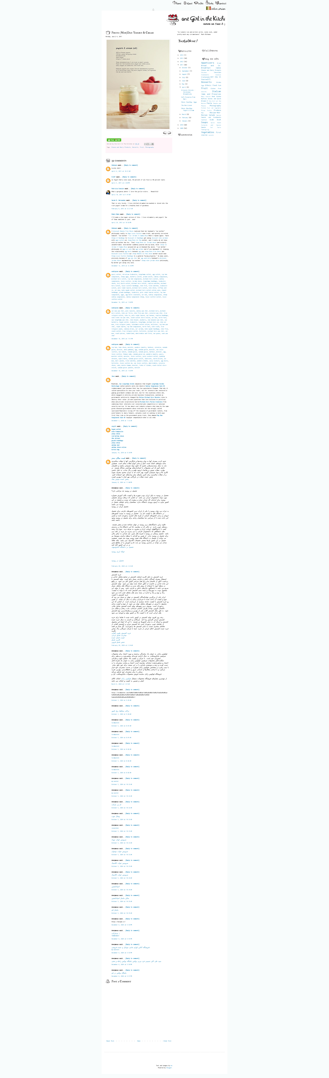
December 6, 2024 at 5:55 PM (122, 939)
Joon (113, 376)
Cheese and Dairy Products (121, 147)
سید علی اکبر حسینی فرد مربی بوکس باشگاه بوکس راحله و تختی (136, 961)
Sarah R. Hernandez (118, 200)
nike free (143, 285)
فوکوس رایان (126, 678)
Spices (213, 122)
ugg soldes (139, 249)
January (185, 121)
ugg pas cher (132, 258)
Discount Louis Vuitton (120, 253)
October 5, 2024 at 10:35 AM (122, 901)
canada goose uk (139, 354)
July (184, 77)
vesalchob (115, 828)
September (186, 71)
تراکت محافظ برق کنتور (120, 711)
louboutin (135, 292)
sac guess (156, 333)
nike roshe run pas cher (120, 317)
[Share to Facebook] (152, 144)
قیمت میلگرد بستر (118, 458)
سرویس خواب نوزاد (119, 840)
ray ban (114, 347)
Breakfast (206, 68)
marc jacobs (119, 361)
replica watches (153, 283)
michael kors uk (153, 322)
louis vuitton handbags (130, 285)
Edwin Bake (115, 214)
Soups (204, 122)
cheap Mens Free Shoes (153, 251)
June (184, 81)
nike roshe (155, 326)
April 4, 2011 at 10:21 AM (121, 171)
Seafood (204, 120)
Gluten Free (216, 88)
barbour (150, 347)
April (184, 87)
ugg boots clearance (132, 294)
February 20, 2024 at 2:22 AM (122, 566)
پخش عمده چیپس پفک (120, 479)
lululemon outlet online (140, 324)
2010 (182, 125)
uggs (122, 294)
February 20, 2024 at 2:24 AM (122, 645)
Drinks (218, 82)
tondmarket (115, 723)
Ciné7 (113, 177)
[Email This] (145, 144)
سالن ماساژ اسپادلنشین (120, 898)
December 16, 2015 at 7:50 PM (122, 302)
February (185, 117)
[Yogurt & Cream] (138, 129)
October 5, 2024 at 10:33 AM (122, 819)
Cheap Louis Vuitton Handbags (122, 256)
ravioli (211, 135)
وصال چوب (116, 816)
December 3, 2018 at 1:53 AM (122, 420)
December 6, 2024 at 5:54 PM (122, 925)
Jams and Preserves (211, 94)
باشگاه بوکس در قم (119, 973)
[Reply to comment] (131, 165)
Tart (211, 127)
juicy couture (154, 361)
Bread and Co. (211, 65)
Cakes (218, 68)
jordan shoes (137, 281)
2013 (182, 58)
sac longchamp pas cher (120, 320)
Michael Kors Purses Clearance (151, 402)
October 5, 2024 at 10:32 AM (122, 784)
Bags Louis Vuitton (135, 233)
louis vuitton (126, 281)
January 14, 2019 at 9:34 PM (122, 452)
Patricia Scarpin (118, 188)
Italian (216, 91)
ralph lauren (120, 326)
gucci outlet (116, 274)
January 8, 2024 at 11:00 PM (122, 482)
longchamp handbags (150, 281)
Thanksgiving (205, 129)
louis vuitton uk (126, 363)
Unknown (114, 165)
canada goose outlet (136, 358)
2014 (182, 55)
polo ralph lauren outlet (149, 292)
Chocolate (217, 72)
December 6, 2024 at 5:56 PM (122, 964)
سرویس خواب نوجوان (120, 851)
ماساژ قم (115, 910)
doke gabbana (128, 349)
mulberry (143, 320)
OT (207, 101)
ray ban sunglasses (135, 279)
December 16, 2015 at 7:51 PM (122, 338)
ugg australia (146, 258)
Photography (149, 147)
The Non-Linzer (186, 105)
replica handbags (162, 315)
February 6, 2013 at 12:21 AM (122, 208)
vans (118, 365)
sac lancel (122, 352)
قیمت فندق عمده (118, 637)
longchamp (142, 322)
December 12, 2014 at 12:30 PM (123, 266)
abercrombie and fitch (143, 333)
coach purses (120, 333)
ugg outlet (156, 274)
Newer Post (110, 1041)
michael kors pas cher (156, 331)
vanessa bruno (129, 329)
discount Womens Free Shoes (123, 231)
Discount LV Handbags (135, 238)
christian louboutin (129, 274)
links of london (145, 365)
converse (158, 347)
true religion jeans (122, 324)
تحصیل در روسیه (118, 560)
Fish (219, 85)
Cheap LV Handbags (118, 238)
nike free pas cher (141, 313)
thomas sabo (127, 354)
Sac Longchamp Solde (126, 384)
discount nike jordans (160, 238)
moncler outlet (117, 356)
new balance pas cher (155, 320)
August (184, 74)
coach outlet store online (140, 317)
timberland (130, 333)
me (171, 1065)
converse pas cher (155, 313)
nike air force (127, 313)
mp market (115, 781)
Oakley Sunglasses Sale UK (155, 386)
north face (162, 317)
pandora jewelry (140, 347)
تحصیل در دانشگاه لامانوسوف (123, 547)
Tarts (219, 127)
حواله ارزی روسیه (118, 551)
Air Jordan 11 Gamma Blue (138, 235)
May (183, 84)
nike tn (127, 315)
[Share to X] (150, 144)
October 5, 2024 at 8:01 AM (121, 726)
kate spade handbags (152, 329)
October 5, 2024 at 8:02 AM (121, 749)
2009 (182, 128)
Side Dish (215, 120)
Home (138, 1041)
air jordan (139, 329)
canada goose (143, 349)
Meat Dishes (216, 96)
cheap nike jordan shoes (150, 260)
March (184, 114)
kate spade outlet (128, 290)
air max (117, 290)
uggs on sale (127, 249)
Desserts (135, 147)
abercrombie (153, 363)
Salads (212, 115)
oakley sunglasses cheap (135, 297)
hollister (154, 324)
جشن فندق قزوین (118, 642)
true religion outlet (130, 331)
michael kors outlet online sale (148, 290)
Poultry (209, 110)
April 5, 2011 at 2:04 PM (121, 183)
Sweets (203, 127)
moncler (130, 347)
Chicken (204, 72)
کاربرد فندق (116, 640)
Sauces (218, 115)
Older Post (167, 1041)
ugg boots (128, 251)
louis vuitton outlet (153, 297)
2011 (182, 65)
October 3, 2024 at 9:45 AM (121, 700)
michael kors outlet (119, 279)
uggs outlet (119, 240)
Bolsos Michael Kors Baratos (149, 397)
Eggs (202, 85)
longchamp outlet (145, 274)
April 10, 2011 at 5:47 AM (121, 194)
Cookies (218, 75)
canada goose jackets (125, 367)
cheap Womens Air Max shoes (142, 253)
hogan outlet (124, 322)
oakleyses (115, 271)
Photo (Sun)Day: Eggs (189, 102)
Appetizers (207, 62)
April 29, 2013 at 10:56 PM (121, 222)
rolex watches (154, 285)
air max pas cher (118, 311)
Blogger (169, 1067)
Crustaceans (205, 77)
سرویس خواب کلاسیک (120, 863)
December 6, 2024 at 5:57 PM (122, 976)
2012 (182, 61)
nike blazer (134, 320)
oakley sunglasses (160, 276)
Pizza (203, 110)
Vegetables (207, 132)
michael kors (154, 311)
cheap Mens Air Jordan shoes (145, 242)
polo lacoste (130, 311)
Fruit (142, 147)
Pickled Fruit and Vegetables (211, 108)
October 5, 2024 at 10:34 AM (122, 878)
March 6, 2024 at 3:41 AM (121, 684)
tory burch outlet (123, 283)
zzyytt (114, 426)
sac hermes (150, 315)
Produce (217, 110)
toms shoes (122, 347)
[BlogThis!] (148, 144)
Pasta (209, 103)
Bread (219, 63)
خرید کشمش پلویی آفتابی (121, 633)
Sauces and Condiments (211, 117)
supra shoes (122, 358)
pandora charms (142, 361)
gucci (161, 354)
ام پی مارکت (116, 804)
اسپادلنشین (116, 886)
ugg (140, 251)
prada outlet (147, 276)
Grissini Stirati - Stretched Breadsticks (188, 92)
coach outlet (116, 331)
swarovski (148, 358)
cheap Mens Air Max (135, 240)
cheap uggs (125, 276)
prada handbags (124, 292)
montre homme (126, 365)
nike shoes (152, 288)
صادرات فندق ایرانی (119, 635)
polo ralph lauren (124, 288)
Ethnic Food (211, 85)
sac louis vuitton (140, 363)
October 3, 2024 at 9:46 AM (121, 714)
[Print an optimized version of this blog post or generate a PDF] (114, 141)
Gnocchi (204, 91)
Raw (202, 112)
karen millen (157, 358)
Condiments (205, 75)
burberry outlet (136, 276)
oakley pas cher (142, 311)
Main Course (206, 96)
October (185, 67)
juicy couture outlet (150, 356)
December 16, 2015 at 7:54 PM (122, 370)
